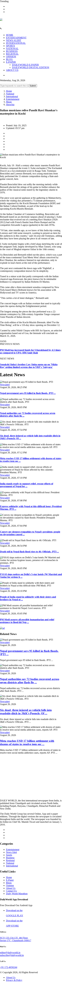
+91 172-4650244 (8, 967)
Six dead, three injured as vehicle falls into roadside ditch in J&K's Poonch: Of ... (26, 711)
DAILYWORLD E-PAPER (25, 64)
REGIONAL (12, 54)
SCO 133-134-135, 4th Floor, (14, 937)
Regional (10, 860)
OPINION (11, 56)
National (10, 93)
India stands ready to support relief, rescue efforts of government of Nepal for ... (26, 485)
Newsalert (5, 384)
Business (10, 857)
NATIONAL (12, 48)
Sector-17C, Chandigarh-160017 (15, 940)
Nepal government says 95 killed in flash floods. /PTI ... (28, 393)
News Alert (11, 852)
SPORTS (10, 45)
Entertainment (12, 99)
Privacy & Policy (14, 980)
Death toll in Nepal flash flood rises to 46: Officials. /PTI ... (29, 551)
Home (9, 91)
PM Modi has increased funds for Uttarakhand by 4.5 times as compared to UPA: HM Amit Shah (30, 351)
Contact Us (11, 891)
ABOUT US (12, 70)
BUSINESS (12, 51)
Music (9, 102)
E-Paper (10, 880)
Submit (33, 86)
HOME (9, 35)
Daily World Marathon (17, 893)
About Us (10, 888)
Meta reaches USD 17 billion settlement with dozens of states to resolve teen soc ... (27, 742)
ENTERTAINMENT (16, 37)
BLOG (9, 59)
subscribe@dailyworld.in (12, 955)
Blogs (9, 882)
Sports (9, 855)
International (12, 96)
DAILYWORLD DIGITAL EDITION (30, 67)
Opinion (10, 885)
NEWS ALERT (13, 40)
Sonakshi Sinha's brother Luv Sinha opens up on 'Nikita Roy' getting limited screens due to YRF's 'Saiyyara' (28, 365)
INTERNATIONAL (16, 43)
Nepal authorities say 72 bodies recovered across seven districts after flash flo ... (29, 680)
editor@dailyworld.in (10, 952)
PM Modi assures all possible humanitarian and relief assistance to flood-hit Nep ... (27, 621)
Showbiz (10, 104)
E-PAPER (11, 62)
